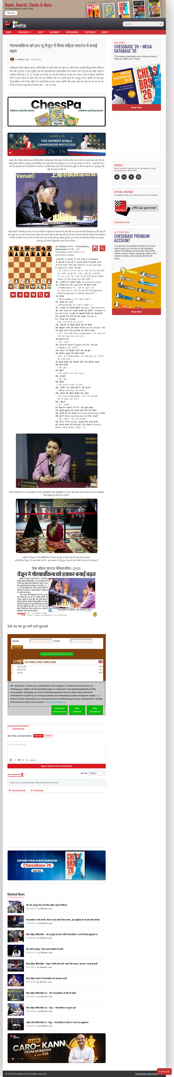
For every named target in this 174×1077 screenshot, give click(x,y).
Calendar (54, 32)
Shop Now (136, 107)
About (105, 32)
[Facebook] (131, 177)
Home (8, 32)
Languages (23, 32)
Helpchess (90, 32)
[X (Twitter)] (117, 177)
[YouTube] (124, 177)
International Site (122, 222)
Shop (40, 32)
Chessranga (72, 32)
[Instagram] (138, 177)
